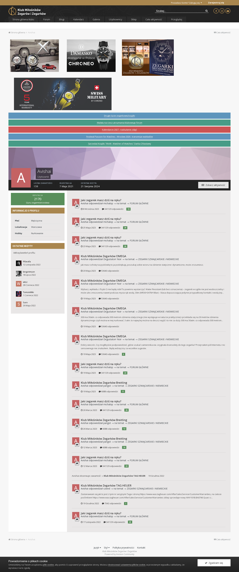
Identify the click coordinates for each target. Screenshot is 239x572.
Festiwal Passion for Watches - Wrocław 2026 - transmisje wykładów (119, 136)
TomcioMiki (28, 292)
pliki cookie (48, 564)
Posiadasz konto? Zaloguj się (186, 2)
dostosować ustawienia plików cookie (126, 564)
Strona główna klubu (23, 19)
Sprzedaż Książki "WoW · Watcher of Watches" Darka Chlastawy (119, 143)
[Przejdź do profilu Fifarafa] (18, 263)
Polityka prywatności (123, 547)
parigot (107, 385)
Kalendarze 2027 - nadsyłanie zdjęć (119, 129)
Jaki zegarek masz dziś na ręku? (101, 200)
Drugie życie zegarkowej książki (119, 115)
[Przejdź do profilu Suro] (18, 304)
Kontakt (141, 547)
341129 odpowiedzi (113, 208)
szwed (106, 488)
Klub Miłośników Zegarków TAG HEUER (124, 475)
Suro (25, 302)
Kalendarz (78, 19)
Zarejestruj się (216, 2)
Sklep (134, 19)
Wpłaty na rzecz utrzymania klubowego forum (119, 122)
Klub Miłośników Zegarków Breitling (104, 382)
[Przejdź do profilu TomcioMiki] (18, 294)
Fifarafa (27, 261)
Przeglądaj (176, 19)
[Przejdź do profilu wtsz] (18, 283)
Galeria (96, 19)
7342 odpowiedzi (112, 503)
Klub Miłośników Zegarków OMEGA (103, 256)
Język (97, 547)
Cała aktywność (154, 19)
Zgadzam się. (215, 562)
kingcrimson (29, 271)
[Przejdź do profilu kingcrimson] (18, 273)
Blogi (61, 19)
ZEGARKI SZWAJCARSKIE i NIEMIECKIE (158, 259)
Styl (106, 547)
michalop (108, 203)
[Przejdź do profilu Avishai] (75, 202)
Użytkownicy (115, 19)
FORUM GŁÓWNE (139, 203)
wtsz (25, 281)
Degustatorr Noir (112, 259)
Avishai (84, 203)
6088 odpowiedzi (109, 391)
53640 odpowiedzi (110, 270)
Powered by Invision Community (119, 554)
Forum (46, 19)
